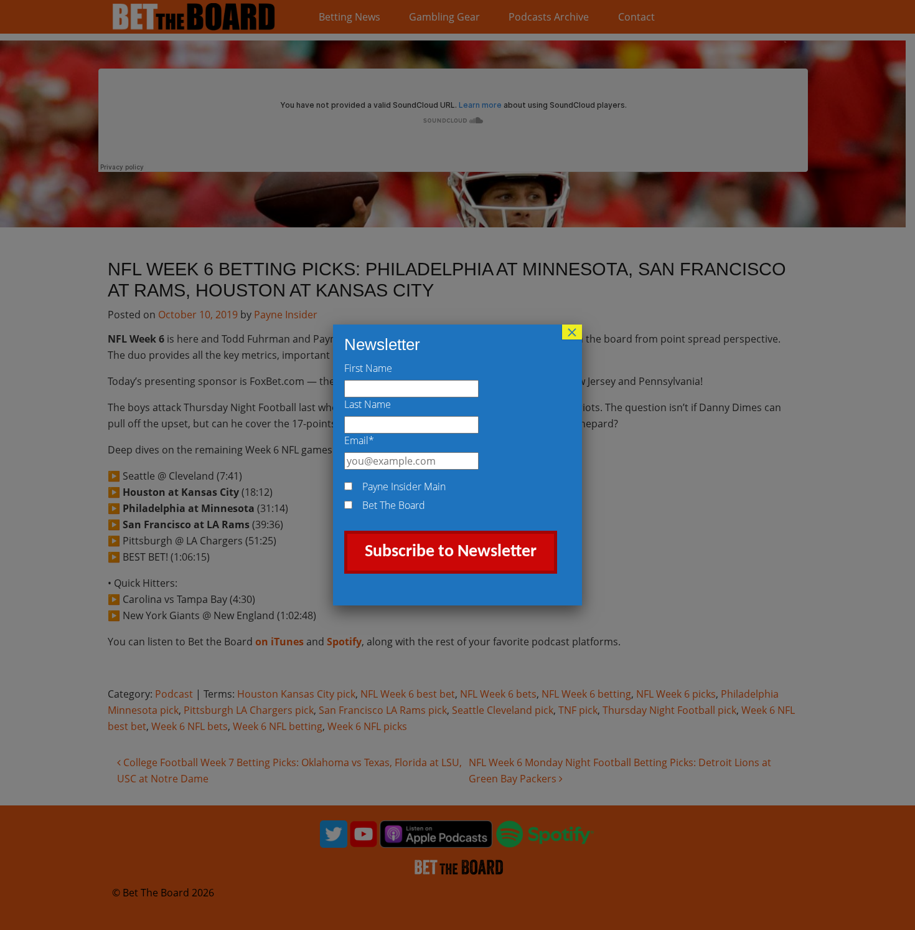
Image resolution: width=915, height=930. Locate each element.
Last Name (367, 404)
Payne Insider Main (404, 486)
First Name (368, 368)
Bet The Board (393, 505)
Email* (359, 440)
